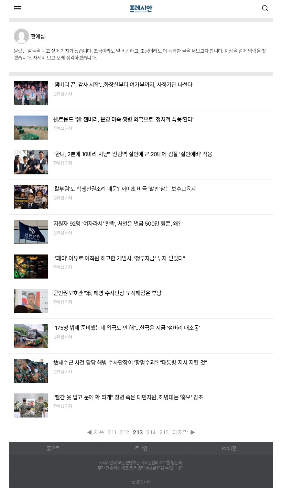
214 (151, 432)
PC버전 (229, 448)
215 (164, 432)
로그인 (141, 448)
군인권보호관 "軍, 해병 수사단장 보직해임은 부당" (108, 293)
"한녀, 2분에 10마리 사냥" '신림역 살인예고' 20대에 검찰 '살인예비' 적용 (132, 154)
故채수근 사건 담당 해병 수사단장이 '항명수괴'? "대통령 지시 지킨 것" (130, 362)
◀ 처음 (95, 432)
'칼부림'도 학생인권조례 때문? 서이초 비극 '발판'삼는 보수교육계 (124, 188)
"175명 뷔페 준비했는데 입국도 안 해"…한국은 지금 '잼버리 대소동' (126, 327)
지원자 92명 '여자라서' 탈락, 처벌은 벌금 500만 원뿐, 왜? (116, 223)
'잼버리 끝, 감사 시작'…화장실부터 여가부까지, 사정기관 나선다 (122, 84)
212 (124, 432)
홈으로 (53, 448)
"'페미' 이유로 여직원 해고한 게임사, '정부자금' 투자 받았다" (119, 258)
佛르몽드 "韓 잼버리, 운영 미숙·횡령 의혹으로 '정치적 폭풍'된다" (123, 119)
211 (112, 432)
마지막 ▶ (183, 432)
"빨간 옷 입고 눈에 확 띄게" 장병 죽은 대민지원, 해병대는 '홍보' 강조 (128, 397)
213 (138, 432)
